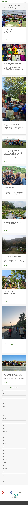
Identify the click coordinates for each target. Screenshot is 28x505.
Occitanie (16, 190)
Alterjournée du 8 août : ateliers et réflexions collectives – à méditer (12, 64)
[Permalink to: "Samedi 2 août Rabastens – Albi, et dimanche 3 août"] (14, 18)
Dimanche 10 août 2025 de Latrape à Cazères (13, 342)
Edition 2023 (4, 437)
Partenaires (4, 481)
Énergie (4, 403)
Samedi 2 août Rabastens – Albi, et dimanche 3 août (12, 30)
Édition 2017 (4, 446)
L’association (11, 502)
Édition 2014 (4, 450)
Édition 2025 (9, 190)
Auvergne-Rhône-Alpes (6, 415)
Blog (14, 502)
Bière (4, 397)
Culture (13, 344)
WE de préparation (5, 478)
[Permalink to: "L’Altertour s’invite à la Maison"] (14, 99)
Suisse (4, 475)
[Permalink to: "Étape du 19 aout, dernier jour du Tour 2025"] (14, 175)
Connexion (4, 393)
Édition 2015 (4, 449)
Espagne (4, 474)
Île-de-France (5, 425)
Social (16, 224)
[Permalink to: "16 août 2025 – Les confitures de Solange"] (14, 244)
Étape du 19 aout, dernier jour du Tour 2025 (13, 188)
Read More (5, 39)
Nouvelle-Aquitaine (5, 428)
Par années (4, 434)
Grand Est (4, 422)
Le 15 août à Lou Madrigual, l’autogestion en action (11, 292)
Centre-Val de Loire (5, 419)
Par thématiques (5, 394)
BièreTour (4, 465)
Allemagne (4, 471)
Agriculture (13, 190)
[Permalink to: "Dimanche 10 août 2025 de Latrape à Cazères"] (14, 322)
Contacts (17, 502)
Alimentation (5, 399)
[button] (25, 1)
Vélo (7, 295)
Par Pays (4, 469)
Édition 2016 (4, 447)
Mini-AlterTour (5, 468)
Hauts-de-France (5, 424)
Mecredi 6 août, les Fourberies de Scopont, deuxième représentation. (13, 375)
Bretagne (4, 418)
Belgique (4, 472)
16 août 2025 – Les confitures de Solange (12, 257)
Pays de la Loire (5, 431)
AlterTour (4, 462)
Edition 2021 (4, 440)
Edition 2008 (5, 459)
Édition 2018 (4, 444)
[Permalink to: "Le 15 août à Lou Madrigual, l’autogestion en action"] (14, 279)
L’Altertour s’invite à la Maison (11, 124)
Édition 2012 (4, 453)
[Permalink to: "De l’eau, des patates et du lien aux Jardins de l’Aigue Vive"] (14, 210)
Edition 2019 (4, 443)
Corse (4, 421)
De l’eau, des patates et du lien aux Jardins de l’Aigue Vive (12, 222)
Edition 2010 (4, 456)
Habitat (4, 406)
